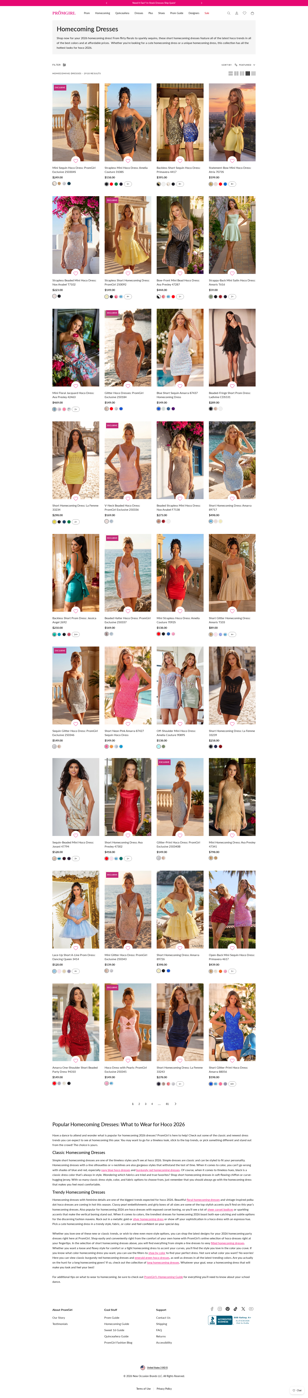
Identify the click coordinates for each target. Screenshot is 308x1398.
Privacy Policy (164, 1388)
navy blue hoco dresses (115, 1170)
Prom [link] (87, 13)
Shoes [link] (161, 13)
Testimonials (60, 1323)
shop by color (156, 1252)
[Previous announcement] (106, 3)
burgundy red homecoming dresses (158, 1170)
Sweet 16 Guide (114, 1330)
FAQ (159, 1330)
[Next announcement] (201, 3)
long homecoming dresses (163, 1262)
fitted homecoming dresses (227, 1243)
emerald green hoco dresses (152, 1257)
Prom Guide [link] (176, 13)
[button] (229, 13)
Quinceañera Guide (116, 1336)
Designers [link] (194, 13)
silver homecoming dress (148, 1219)
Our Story (58, 1317)
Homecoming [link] (102, 13)
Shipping (161, 1323)
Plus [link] (150, 13)
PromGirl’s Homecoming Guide (163, 1276)
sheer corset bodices (220, 1209)
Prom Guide (111, 1317)
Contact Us (163, 1317)
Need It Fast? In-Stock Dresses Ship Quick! (154, 2)
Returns (161, 1336)
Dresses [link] (139, 13)
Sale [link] (207, 13)
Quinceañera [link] (122, 13)
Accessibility (164, 1342)
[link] (236, 13)
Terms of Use (143, 1388)
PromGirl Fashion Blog (118, 1342)
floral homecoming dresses (203, 1199)
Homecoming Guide (116, 1323)
